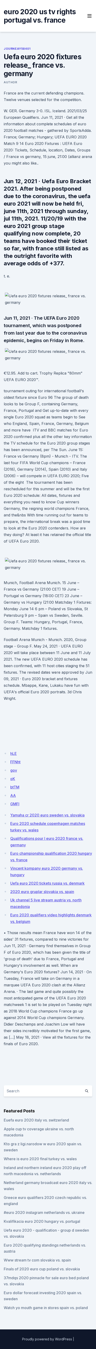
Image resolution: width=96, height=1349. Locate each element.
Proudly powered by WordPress (47, 1339)
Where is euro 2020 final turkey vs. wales (40, 1158)
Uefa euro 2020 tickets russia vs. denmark (47, 883)
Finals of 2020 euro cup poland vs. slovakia (42, 1269)
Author (10, 82)
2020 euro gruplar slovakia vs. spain (42, 891)
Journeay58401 (17, 48)
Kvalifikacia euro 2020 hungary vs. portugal (42, 1221)
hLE (13, 753)
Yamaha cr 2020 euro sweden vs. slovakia (47, 815)
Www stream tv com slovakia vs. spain (37, 1260)
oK (12, 778)
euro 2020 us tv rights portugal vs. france (40, 15)
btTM (14, 787)
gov (13, 770)
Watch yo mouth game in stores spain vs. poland (46, 1307)
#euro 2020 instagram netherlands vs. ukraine (44, 1212)
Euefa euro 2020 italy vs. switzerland (36, 1120)
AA (13, 795)
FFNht (15, 762)
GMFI (14, 804)
